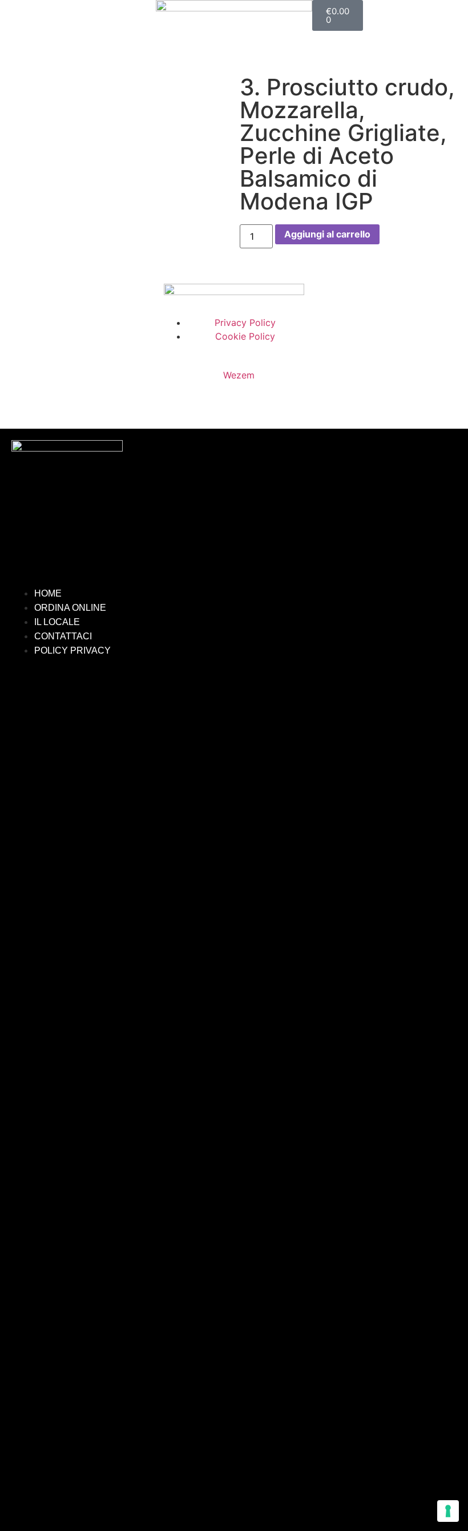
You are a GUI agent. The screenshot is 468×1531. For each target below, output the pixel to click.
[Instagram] (251, 701)
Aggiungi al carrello (327, 234)
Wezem (239, 375)
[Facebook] (217, 701)
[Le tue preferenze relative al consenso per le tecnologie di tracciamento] (448, 1511)
